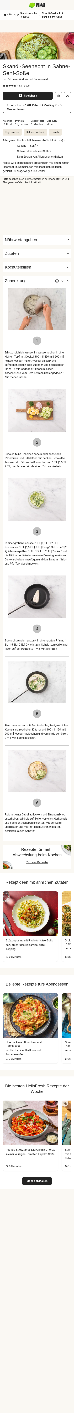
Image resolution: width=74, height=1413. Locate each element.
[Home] (5, 15)
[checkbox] (4, 85)
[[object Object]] (58, 95)
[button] (37, 253)
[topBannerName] (37, 26)
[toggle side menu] (5, 5)
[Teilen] (67, 95)
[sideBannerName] (37, 209)
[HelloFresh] (37, 5)
